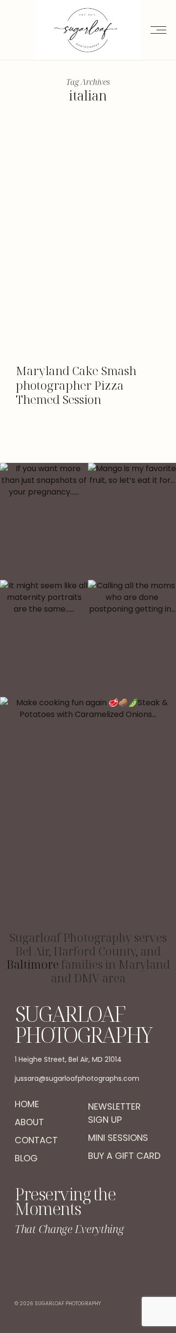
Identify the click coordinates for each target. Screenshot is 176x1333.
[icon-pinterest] (112, 1260)
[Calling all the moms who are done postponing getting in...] (132, 638)
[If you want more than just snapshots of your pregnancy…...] (44, 521)
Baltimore (32, 964)
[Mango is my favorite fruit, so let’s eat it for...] (132, 521)
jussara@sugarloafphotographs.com (77, 1078)
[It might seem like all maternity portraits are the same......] (44, 638)
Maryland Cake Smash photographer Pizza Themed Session (76, 384)
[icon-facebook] (63, 1260)
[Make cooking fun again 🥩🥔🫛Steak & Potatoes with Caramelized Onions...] (88, 814)
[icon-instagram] (88, 1260)
